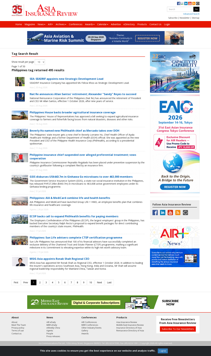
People (49, 333)
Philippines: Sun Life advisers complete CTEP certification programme (76, 237)
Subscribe (173, 17)
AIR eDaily (51, 322)
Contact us (16, 333)
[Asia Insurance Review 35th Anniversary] (44, 10)
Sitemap (195, 17)
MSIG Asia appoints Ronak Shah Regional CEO (59, 259)
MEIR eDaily (51, 325)
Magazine (30, 24)
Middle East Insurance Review (130, 325)
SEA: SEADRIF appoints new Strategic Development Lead (66, 79)
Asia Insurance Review (126, 322)
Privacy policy (18, 327)
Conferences (75, 24)
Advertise (116, 24)
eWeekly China (53, 327)
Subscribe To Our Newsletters (178, 329)
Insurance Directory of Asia (129, 327)
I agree (163, 350)
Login (167, 24)
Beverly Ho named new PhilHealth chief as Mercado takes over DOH (74, 130)
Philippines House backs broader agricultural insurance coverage (73, 112)
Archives (60, 24)
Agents (49, 330)
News (41, 24)
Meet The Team (19, 325)
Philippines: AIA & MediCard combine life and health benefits (70, 198)
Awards (89, 24)
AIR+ (50, 24)
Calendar (102, 24)
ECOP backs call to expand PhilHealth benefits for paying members (74, 216)
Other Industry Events (91, 327)
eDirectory (129, 24)
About (14, 322)
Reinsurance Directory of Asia (130, 330)
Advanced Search (191, 14)
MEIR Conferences (89, 325)
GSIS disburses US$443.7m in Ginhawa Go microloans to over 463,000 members (81, 176)
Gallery (84, 330)
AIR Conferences (89, 322)
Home (18, 24)
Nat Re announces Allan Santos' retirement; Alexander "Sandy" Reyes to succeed (83, 94)
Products (142, 24)
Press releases (53, 336)
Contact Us (155, 24)
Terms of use (18, 330)
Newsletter (185, 17)
